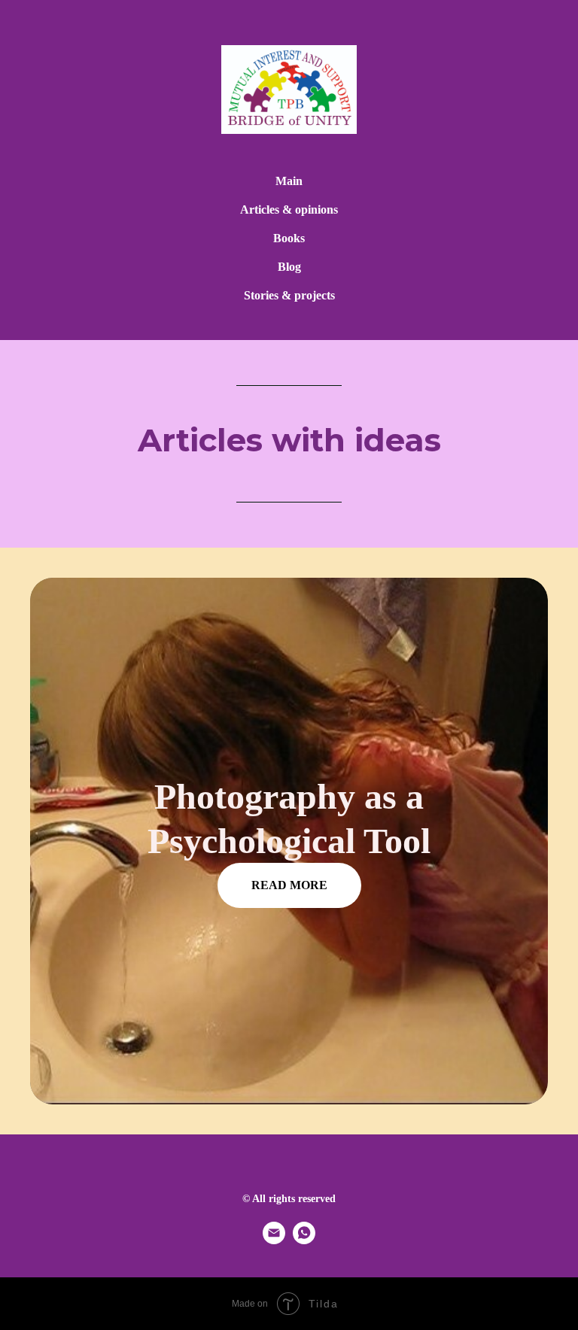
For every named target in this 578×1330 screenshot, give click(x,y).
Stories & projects (289, 295)
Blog (289, 266)
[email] (274, 1240)
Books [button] (289, 238)
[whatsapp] (304, 1240)
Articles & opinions (289, 209)
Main (289, 181)
